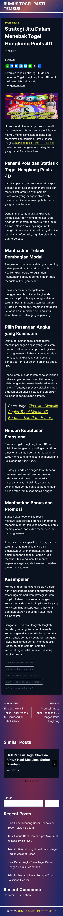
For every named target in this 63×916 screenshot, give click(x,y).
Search (8, 797)
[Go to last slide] (8, 763)
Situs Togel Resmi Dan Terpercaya (24, 682)
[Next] (54, 763)
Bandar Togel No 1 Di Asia (19, 662)
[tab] (25, 781)
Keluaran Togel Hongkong (19, 669)
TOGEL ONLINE (12, 23)
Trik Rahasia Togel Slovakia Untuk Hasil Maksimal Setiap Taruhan (28, 759)
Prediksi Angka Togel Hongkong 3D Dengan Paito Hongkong (47, 712)
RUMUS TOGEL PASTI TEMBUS (22, 675)
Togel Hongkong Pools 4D (19, 688)
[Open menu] (56, 6)
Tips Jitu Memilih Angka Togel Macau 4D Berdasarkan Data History (33, 412)
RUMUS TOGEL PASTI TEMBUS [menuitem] (34, 143)
